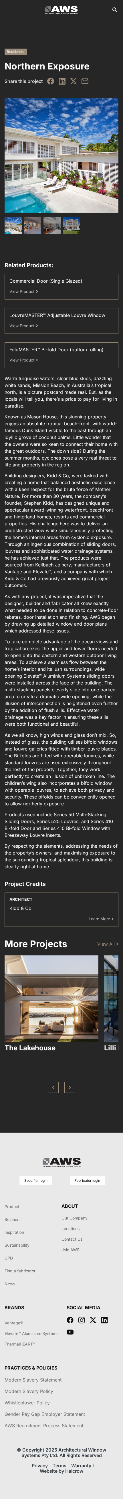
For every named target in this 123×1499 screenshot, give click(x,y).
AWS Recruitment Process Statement (44, 1425)
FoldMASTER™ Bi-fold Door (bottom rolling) (56, 349)
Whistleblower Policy (27, 1403)
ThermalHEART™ (20, 1344)
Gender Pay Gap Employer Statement (45, 1414)
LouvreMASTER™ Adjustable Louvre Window (57, 315)
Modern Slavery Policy (29, 1391)
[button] (53, 1087)
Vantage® (14, 1322)
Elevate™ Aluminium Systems (31, 1333)
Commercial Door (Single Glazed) (45, 281)
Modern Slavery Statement (33, 1380)
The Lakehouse (30, 1048)
